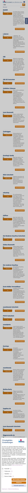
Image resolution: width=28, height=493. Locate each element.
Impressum (4, 489)
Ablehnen (19, 482)
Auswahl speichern (19, 485)
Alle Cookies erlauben (19, 479)
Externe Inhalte (8, 476)
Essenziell (6, 468)
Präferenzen (7, 471)
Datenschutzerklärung (17, 465)
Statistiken (6, 473)
